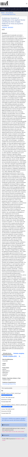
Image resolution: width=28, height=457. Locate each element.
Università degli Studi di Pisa (8, 14)
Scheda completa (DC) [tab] (10, 356)
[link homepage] (5, 4)
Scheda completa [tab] (18, 353)
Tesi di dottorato (9, 12)
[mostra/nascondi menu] (26, 3)
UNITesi (2, 12)
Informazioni (6, 424)
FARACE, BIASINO (7, 27)
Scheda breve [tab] (7, 353)
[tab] (19, 356)
